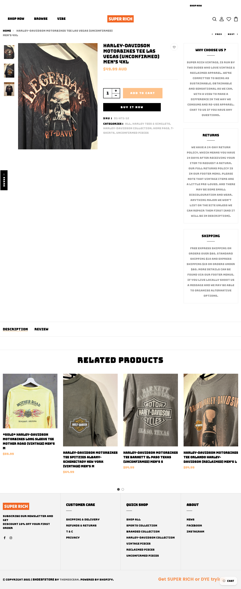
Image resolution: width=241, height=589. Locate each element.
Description (15, 329)
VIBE (61, 19)
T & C (69, 531)
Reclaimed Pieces (140, 549)
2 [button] (123, 490)
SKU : (107, 118)
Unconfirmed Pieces (132, 132)
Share (4, 182)
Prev (218, 34)
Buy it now (132, 107)
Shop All (133, 519)
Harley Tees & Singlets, (151, 123)
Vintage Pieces (138, 543)
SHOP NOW (16, 19)
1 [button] (119, 490)
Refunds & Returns (81, 525)
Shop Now (196, 5)
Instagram (195, 531)
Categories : (113, 123)
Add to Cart (142, 93)
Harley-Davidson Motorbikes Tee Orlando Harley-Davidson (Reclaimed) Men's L (211, 457)
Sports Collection (141, 525)
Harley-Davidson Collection (150, 537)
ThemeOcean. (69, 579)
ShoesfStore (43, 579)
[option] (9, 52)
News (190, 519)
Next (231, 34)
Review (41, 329)
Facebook (194, 525)
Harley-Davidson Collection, (128, 128)
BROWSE (40, 19)
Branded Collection (143, 531)
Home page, (162, 128)
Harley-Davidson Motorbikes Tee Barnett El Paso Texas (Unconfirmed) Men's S (150, 457)
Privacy (73, 537)
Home (7, 30)
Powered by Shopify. (97, 579)
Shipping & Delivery (83, 519)
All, (128, 123)
